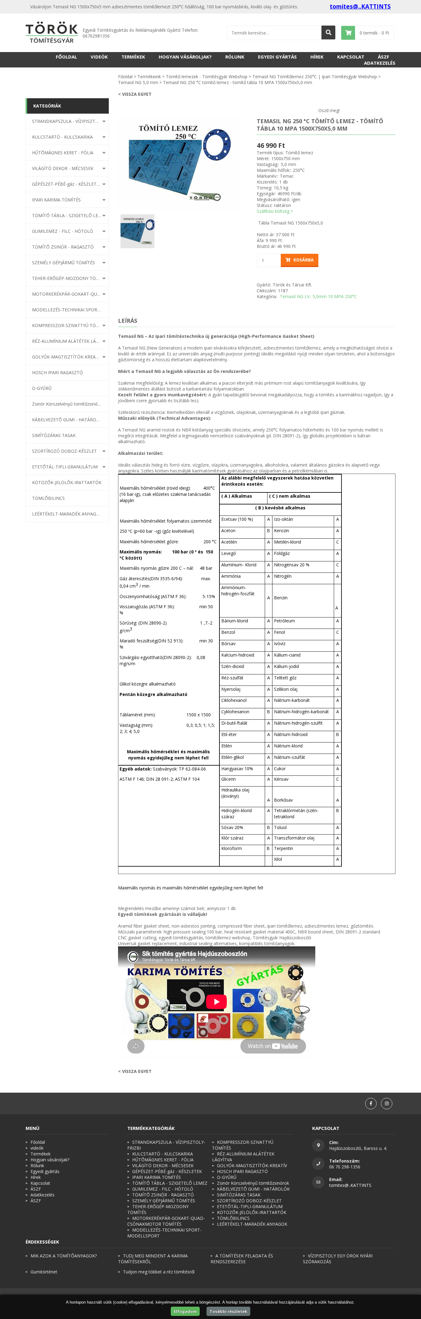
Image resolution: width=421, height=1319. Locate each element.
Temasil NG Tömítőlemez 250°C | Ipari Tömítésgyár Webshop (314, 76)
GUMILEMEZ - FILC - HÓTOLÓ (62, 231)
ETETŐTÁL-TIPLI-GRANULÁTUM (65, 467)
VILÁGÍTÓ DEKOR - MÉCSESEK (62, 168)
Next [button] (246, 163)
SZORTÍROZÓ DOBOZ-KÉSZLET (64, 451)
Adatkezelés (379, 63)
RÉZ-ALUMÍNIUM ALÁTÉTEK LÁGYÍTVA (67, 341)
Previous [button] (113, 163)
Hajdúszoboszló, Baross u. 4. (358, 1148)
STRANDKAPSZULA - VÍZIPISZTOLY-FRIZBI (67, 121)
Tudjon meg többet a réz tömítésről (158, 1272)
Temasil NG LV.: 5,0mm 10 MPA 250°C (318, 296)
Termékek (133, 57)
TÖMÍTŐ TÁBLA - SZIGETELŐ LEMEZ (67, 215)
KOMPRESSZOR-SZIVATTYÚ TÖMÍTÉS (67, 325)
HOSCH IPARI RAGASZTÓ (57, 372)
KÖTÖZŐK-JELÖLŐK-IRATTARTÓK (66, 482)
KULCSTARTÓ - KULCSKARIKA (62, 137)
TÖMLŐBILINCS (48, 498)
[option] (179, 163)
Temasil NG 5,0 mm (138, 82)
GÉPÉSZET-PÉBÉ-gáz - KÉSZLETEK (67, 184)
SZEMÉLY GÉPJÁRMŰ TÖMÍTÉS (63, 262)
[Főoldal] (52, 33)
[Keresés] (328, 32)
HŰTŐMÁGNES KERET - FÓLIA (62, 153)
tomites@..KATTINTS (360, 6)
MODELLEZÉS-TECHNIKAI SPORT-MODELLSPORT (67, 310)
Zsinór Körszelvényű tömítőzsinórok (67, 404)
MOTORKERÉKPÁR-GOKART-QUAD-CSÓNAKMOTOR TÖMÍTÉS (67, 294)
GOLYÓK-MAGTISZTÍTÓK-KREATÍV (67, 357)
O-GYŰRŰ (41, 388)
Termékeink (149, 76)
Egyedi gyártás (277, 57)
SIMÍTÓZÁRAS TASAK (54, 435)
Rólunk (234, 57)
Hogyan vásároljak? (185, 57)
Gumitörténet (44, 1272)
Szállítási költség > (275, 211)
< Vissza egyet (135, 94)
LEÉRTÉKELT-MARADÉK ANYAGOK (67, 514)
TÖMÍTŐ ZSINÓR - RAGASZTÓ (63, 247)
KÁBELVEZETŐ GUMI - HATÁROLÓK (67, 420)
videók (99, 57)
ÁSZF (383, 57)
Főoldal (66, 57)
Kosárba (303, 260)
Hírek (317, 57)
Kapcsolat (350, 57)
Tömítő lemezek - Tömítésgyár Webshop (206, 76)
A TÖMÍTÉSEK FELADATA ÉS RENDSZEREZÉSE (242, 1258)
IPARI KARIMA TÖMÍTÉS (56, 200)
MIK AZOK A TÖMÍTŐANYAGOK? (64, 1256)
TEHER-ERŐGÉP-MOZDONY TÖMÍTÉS (67, 278)
